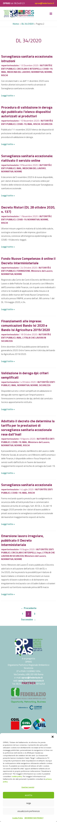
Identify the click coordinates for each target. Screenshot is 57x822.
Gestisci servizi (27, 787)
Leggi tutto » (8, 95)
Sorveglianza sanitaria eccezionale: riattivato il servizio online (27, 158)
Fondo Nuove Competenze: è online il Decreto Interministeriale (28, 260)
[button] (52, 736)
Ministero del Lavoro (41, 271)
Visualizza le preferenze (28, 811)
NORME (48, 72)
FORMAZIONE (23, 271)
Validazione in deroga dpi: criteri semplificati (25, 375)
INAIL (3, 72)
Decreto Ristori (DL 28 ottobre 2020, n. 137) (28, 209)
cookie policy (17, 776)
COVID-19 (47, 68)
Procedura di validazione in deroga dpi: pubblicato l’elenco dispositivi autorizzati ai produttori (26, 112)
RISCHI (4, 75)
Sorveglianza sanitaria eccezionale (26, 484)
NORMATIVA (37, 72)
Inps (39, 552)
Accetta (28, 795)
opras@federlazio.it (44, 3)
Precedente (28, 608)
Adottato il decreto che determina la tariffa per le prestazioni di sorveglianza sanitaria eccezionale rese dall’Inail (28, 427)
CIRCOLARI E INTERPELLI (29, 68)
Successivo (28, 619)
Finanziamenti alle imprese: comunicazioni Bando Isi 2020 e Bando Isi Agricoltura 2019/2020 (25, 325)
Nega (28, 803)
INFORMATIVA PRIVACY (33, 817)
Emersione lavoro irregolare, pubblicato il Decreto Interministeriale (22, 540)
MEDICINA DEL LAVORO (18, 72)
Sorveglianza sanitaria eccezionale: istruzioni (27, 58)
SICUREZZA (46, 124)
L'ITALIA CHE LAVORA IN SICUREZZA (23, 339)
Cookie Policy (17, 817)
